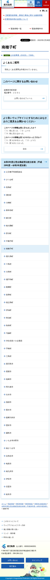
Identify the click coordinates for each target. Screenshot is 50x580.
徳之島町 (9, 302)
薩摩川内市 (10, 417)
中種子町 (9, 241)
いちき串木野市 (12, 440)
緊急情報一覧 (16, 29)
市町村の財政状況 (40, 504)
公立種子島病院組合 (14, 172)
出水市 (8, 395)
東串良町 (9, 210)
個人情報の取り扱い (11, 529)
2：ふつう (26, 131)
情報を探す (38, 5)
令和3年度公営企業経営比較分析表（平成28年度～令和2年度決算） (23, 163)
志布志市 (9, 456)
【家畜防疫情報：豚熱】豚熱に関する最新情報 (23, 15)
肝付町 (8, 233)
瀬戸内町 (9, 279)
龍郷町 (8, 287)
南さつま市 (10, 448)
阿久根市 (9, 387)
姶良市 (8, 494)
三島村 (8, 356)
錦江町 (8, 218)
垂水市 (8, 410)
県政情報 (11, 504)
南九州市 (9, 471)
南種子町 (9, 249)
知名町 (8, 325)
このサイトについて (11, 521)
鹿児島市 (9, 364)
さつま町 (9, 180)
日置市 (8, 487)
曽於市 (8, 425)
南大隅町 (9, 226)
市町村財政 (29, 504)
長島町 (8, 187)
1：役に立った (12, 131)
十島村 (8, 264)
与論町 (8, 333)
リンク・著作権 (9, 533)
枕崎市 (8, 379)
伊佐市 (8, 479)
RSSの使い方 (9, 537)
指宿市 (8, 402)
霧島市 (8, 433)
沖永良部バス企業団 (14, 341)
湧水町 (8, 195)
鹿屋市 (8, 371)
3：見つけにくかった (15, 143)
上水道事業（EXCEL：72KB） (22, 55)
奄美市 (8, 464)
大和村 (8, 272)
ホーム (4, 504)
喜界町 (8, 295)
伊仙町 (8, 310)
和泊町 (8, 318)
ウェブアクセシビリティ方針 (14, 525)
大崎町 (8, 203)
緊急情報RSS (37, 29)
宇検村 (8, 348)
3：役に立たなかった (15, 133)
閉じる (45, 11)
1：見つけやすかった (15, 140)
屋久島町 (9, 256)
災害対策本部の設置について (16, 19)
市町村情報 (19, 504)
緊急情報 (46, 5)
